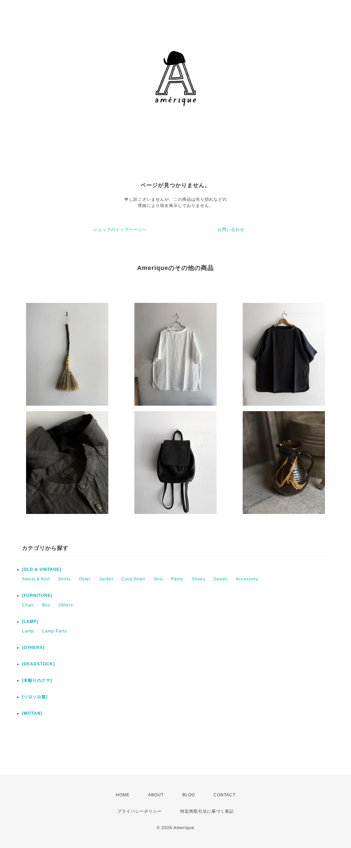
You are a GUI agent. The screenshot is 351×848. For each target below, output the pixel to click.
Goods (221, 579)
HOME (123, 794)
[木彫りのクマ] (37, 680)
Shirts (64, 579)
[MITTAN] (32, 713)
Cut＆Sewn (133, 579)
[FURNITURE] (37, 595)
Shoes (198, 579)
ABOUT (156, 794)
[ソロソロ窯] (35, 697)
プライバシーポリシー (139, 811)
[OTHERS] (33, 647)
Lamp (28, 631)
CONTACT (224, 794)
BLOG (188, 794)
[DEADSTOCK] (38, 664)
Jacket (106, 579)
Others (66, 605)
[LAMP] (30, 621)
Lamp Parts (54, 631)
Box (46, 605)
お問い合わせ (231, 229)
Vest (158, 579)
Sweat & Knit (36, 579)
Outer (85, 579)
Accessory (247, 579)
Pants (177, 579)
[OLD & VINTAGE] (41, 569)
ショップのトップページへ (120, 229)
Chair (28, 605)
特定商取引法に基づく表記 (207, 811)
